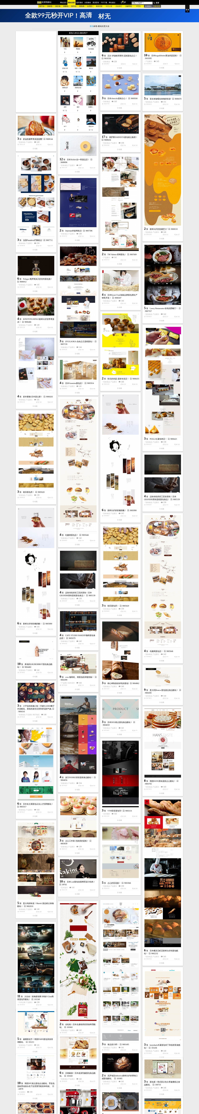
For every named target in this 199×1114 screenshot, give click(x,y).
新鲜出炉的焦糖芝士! (158, 229)
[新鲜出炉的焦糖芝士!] (162, 170)
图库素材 (79, 3)
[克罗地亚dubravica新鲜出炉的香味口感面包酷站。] (120, 1066)
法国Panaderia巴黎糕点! (33, 240)
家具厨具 (71, 683)
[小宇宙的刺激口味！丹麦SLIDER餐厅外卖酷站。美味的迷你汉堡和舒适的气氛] (36, 692)
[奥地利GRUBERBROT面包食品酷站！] (36, 650)
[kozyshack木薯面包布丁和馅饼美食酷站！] (162, 1005)
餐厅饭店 (36, 715)
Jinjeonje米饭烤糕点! (73, 231)
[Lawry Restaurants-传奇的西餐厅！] (162, 275)
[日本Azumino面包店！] (78, 370)
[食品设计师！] (120, 968)
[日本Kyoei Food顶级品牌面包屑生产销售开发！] (120, 280)
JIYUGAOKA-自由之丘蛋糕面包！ (79, 342)
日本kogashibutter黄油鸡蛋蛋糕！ (165, 56)
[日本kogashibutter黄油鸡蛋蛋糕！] (162, 42)
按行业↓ (42, 6)
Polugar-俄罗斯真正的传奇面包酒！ (37, 279)
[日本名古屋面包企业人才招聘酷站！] (36, 763)
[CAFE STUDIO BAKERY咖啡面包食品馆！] (78, 621)
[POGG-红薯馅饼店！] (162, 381)
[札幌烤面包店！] (78, 465)
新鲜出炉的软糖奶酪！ (116, 510)
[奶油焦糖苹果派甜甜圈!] (36, 126)
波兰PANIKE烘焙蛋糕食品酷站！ (79, 777)
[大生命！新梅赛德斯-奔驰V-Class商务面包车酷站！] (36, 956)
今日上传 (109, 6)
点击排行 (118, 6)
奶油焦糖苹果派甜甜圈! (33, 139)
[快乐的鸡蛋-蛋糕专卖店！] (120, 344)
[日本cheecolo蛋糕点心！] (120, 84)
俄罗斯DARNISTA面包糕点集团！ (123, 137)
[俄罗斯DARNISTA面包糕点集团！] (120, 124)
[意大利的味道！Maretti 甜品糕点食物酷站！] (36, 861)
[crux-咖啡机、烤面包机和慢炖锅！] (78, 664)
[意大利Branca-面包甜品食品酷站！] (162, 677)
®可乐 (138, 6)
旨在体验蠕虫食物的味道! (160, 99)
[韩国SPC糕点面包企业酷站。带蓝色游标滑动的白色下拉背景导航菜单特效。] (36, 1072)
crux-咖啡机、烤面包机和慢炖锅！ (79, 677)
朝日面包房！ (28, 492)
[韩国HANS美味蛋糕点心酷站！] (162, 743)
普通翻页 (148, 6)
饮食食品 (106, 61)
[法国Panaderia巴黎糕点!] (36, 196)
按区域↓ (58, 6)
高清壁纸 (96, 3)
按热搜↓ (82, 6)
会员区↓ (90, 6)
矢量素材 (87, 3)
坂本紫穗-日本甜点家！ (33, 397)
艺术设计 (64, 888)
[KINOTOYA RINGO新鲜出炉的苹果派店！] (36, 306)
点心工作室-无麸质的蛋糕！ (77, 841)
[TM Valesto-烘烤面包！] (120, 203)
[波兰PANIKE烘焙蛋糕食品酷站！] (78, 735)
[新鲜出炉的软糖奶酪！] (120, 450)
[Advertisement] (36, 71)
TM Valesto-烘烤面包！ (116, 254)
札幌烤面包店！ (72, 535)
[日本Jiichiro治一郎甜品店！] (78, 145)
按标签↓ (50, 6)
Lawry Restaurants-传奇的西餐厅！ (164, 308)
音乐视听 (106, 814)
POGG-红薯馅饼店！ (158, 439)
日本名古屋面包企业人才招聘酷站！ (38, 804)
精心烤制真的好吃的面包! (118, 683)
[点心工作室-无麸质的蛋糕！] (78, 816)
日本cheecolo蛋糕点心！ (117, 98)
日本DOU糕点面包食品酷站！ (119, 722)
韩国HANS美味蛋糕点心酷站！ (163, 781)
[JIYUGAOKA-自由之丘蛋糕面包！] (78, 292)
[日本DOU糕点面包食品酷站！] (120, 709)
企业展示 (22, 1096)
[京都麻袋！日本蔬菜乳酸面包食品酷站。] (78, 1056)
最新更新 (99, 6)
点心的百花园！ (114, 883)
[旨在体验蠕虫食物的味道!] (162, 85)
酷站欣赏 (71, 3)
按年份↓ (74, 6)
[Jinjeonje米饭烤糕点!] (78, 202)
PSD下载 (104, 3)
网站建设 (112, 3)
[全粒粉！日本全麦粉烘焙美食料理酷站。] (78, 959)
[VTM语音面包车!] (120, 774)
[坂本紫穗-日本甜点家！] (36, 365)
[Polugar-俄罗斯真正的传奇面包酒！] (36, 265)
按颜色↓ (66, 6)
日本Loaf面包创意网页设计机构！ (81, 882)
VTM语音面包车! (114, 811)
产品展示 (149, 61)
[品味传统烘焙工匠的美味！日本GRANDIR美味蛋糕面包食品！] (162, 474)
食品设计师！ (113, 1041)
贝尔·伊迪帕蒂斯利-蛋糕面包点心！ (122, 56)
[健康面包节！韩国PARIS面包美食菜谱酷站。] (36, 1025)
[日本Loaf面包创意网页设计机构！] (78, 868)
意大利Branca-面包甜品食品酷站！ (164, 690)
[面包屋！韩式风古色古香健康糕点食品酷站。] (162, 1073)
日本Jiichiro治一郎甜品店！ (78, 160)
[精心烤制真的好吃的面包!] (120, 651)
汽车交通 (22, 1000)
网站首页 (63, 3)
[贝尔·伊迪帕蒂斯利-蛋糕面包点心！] (120, 42)
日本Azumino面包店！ (74, 383)
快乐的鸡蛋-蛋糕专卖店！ (118, 379)
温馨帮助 (128, 6)
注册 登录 (156, 6)
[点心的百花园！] (120, 852)
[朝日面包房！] (36, 450)
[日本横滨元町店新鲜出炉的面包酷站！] (162, 873)
